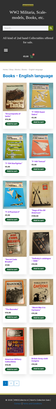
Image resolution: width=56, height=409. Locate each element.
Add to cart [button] (12, 124)
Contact (17, 403)
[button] (6, 50)
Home (5, 70)
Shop (11, 70)
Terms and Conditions (32, 403)
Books (17, 70)
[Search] (50, 28)
